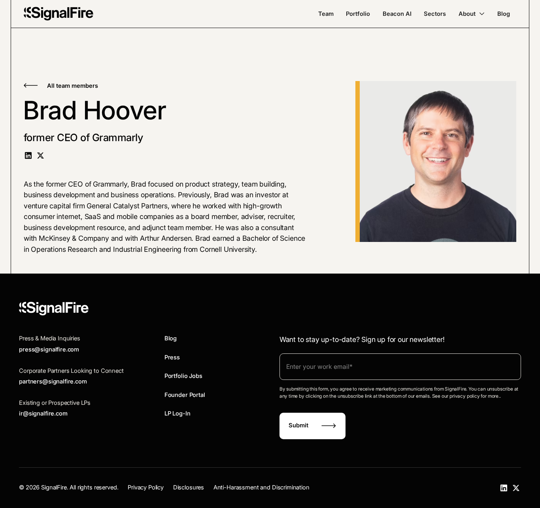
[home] (58, 14)
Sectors (435, 13)
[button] (471, 14)
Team (326, 13)
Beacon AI (397, 13)
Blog (503, 13)
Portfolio (358, 13)
